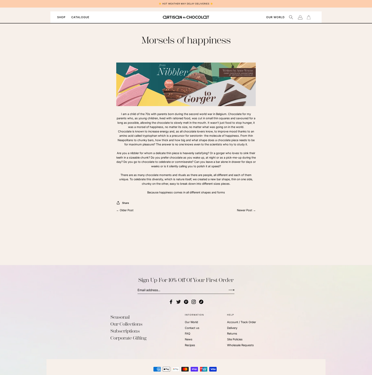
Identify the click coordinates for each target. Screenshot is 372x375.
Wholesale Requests (240, 345)
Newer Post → (246, 210)
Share (125, 202)
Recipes (190, 345)
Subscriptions (125, 331)
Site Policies (235, 339)
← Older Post (124, 210)
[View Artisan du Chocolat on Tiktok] (201, 302)
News (188, 339)
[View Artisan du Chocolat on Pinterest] (186, 302)
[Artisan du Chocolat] (186, 17)
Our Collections (126, 324)
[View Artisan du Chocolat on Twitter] (178, 302)
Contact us (192, 328)
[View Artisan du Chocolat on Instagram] (193, 302)
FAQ (187, 333)
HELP (230, 315)
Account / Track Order (241, 322)
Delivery (232, 328)
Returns (232, 333)
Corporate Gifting (128, 338)
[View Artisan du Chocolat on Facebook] (171, 302)
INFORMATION (194, 315)
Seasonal (120, 317)
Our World (191, 322)
